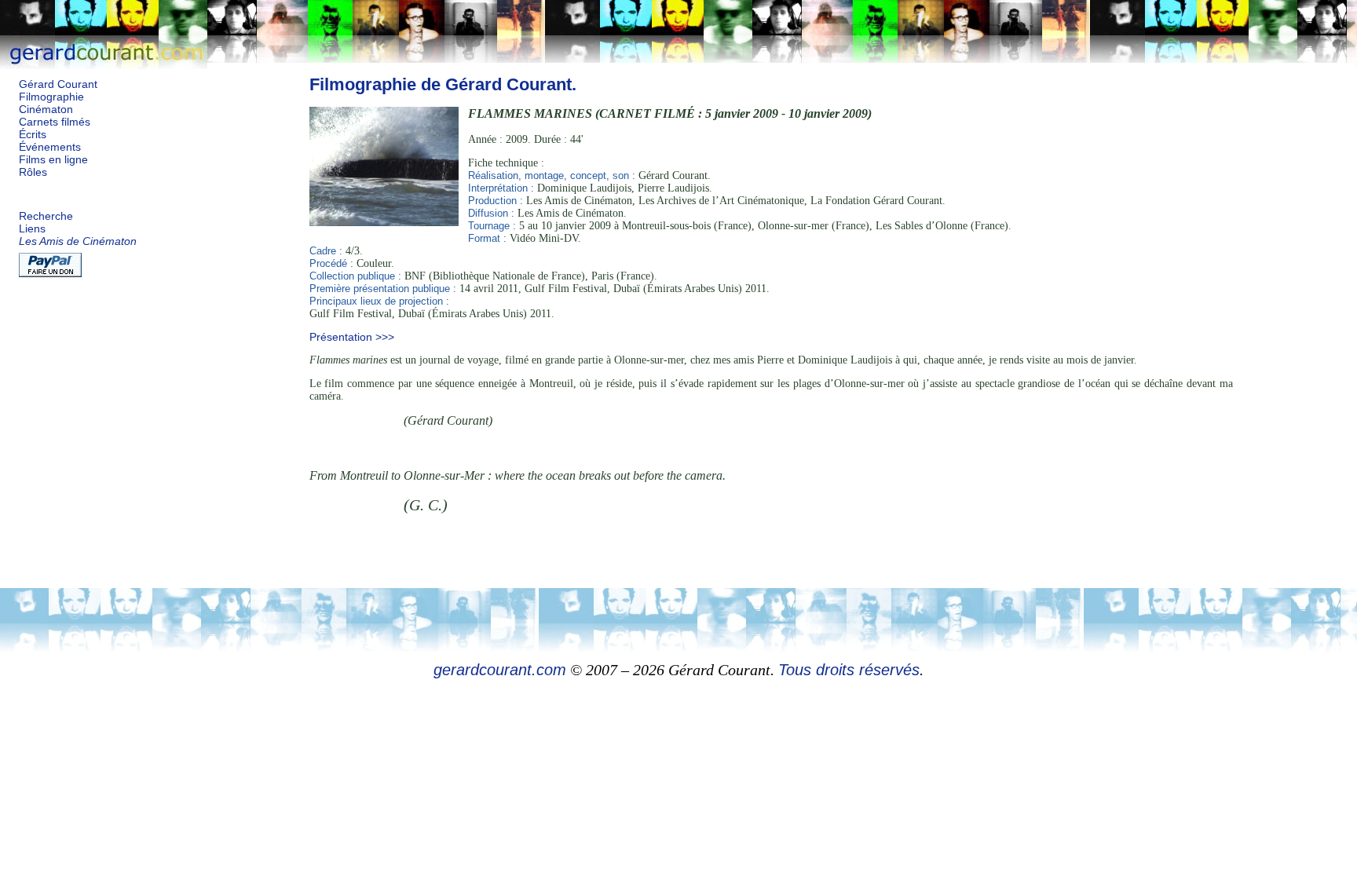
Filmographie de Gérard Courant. (442, 84)
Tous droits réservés (849, 669)
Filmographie (51, 97)
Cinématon (46, 109)
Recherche (46, 216)
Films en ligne (53, 160)
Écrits (32, 135)
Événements (50, 147)
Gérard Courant (58, 84)
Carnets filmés (54, 122)
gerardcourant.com (499, 669)
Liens (32, 229)
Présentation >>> (351, 337)
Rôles (33, 172)
